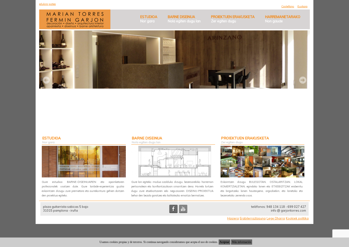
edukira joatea (47, 4)
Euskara (302, 6)
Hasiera (233, 218)
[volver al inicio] (75, 26)
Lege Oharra (276, 218)
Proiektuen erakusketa (233, 19)
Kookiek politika (297, 218)
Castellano (287, 6)
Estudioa (148, 19)
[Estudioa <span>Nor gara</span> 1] (84, 161)
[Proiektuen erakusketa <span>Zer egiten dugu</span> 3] (262, 161)
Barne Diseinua (184, 19)
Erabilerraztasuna (253, 218)
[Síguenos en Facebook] (173, 212)
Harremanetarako (282, 19)
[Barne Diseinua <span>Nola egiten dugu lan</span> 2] (173, 161)
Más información (241, 242)
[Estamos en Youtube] (183, 212)
